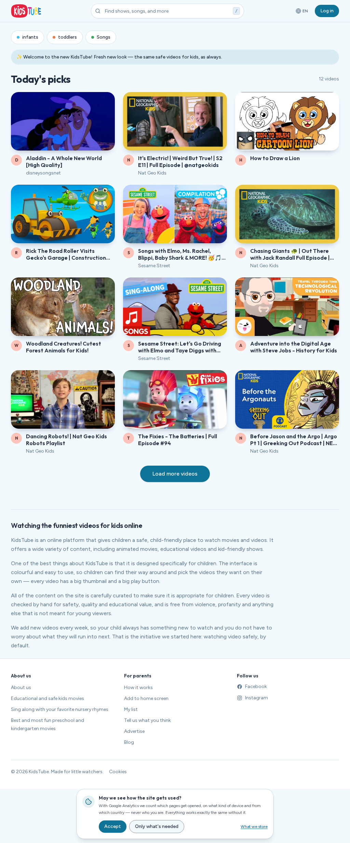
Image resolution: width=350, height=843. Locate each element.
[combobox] (167, 10)
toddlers (67, 37)
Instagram (256, 698)
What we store (254, 826)
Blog (129, 742)
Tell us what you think (147, 720)
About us (21, 687)
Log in (327, 11)
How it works (138, 687)
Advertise (134, 731)
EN (302, 12)
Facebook (256, 686)
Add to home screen (146, 698)
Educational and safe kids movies (47, 698)
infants (30, 37)
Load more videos (175, 473)
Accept (112, 826)
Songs (103, 37)
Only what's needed (156, 826)
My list (131, 709)
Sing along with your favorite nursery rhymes (59, 709)
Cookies (118, 772)
